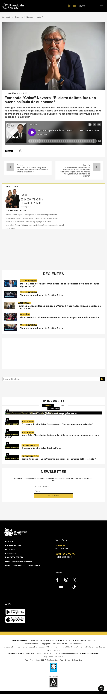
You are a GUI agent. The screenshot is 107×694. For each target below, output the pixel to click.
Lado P (24, 195)
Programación (13, 545)
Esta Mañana (25, 314)
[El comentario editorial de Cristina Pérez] (12, 446)
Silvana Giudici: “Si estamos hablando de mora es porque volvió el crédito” (60, 317)
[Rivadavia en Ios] (15, 619)
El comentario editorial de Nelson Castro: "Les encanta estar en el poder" (57, 424)
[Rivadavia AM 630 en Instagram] (67, 580)
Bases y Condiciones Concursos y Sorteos (22, 565)
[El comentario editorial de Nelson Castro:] (12, 422)
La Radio (9, 541)
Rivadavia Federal (15, 557)
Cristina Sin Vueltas (28, 280)
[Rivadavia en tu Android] (15, 612)
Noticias (10, 549)
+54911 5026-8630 (63, 557)
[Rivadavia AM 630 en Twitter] (76, 579)
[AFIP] (53, 667)
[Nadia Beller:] (12, 433)
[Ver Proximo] (96, 167)
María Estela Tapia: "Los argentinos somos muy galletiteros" (32, 215)
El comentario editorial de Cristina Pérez (41, 295)
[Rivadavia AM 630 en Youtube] (61, 587)
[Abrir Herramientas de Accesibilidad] (101, 688)
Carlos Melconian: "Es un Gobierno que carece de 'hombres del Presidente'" (59, 459)
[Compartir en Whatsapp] (20, 151)
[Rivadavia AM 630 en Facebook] (58, 580)
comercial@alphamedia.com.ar (65, 653)
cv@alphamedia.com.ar (53, 657)
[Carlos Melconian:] (12, 457)
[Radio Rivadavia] (15, 532)
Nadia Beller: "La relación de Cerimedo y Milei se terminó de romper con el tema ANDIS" (52, 436)
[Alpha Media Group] (53, 681)
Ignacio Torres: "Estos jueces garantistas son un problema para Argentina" (53, 414)
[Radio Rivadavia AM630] (13, 6)
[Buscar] (102, 379)
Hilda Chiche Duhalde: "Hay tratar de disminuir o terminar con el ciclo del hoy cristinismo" (32, 169)
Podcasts (10, 553)
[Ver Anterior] (10, 167)
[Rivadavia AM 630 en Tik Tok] (74, 587)
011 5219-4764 (61, 548)
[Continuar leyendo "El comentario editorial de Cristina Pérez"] (10, 294)
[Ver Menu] (101, 6)
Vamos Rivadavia (24, 303)
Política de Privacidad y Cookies (18, 561)
